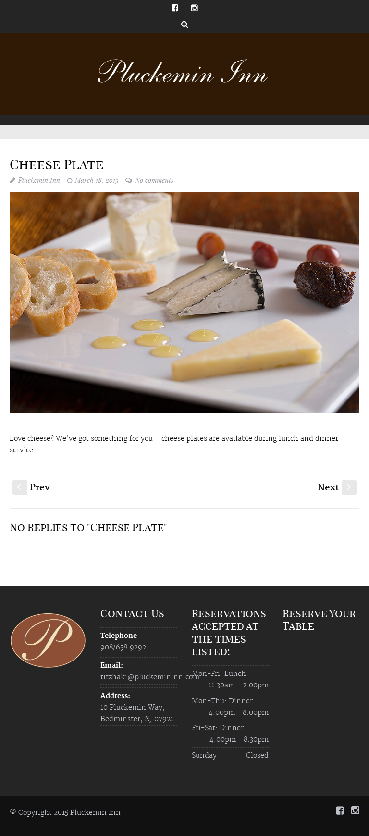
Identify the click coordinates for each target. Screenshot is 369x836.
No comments (154, 180)
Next (335, 487)
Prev (33, 487)
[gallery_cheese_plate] (184, 302)
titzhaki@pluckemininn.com (149, 677)
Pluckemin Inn (39, 180)
